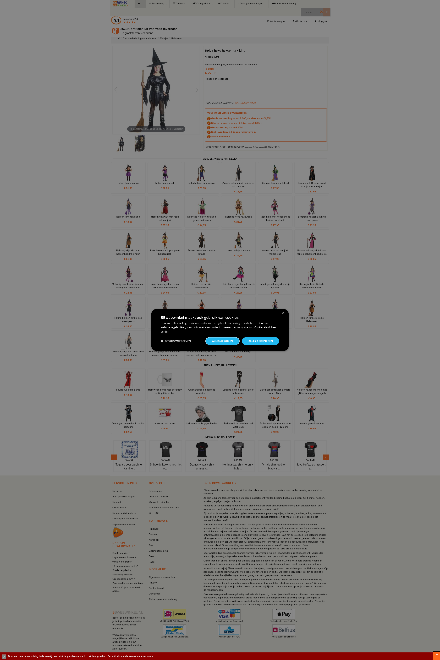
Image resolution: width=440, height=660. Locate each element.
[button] (176, 341)
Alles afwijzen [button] (222, 341)
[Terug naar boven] (436, 655)
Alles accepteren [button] (261, 341)
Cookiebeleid (262, 327)
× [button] (283, 313)
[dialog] (220, 330)
